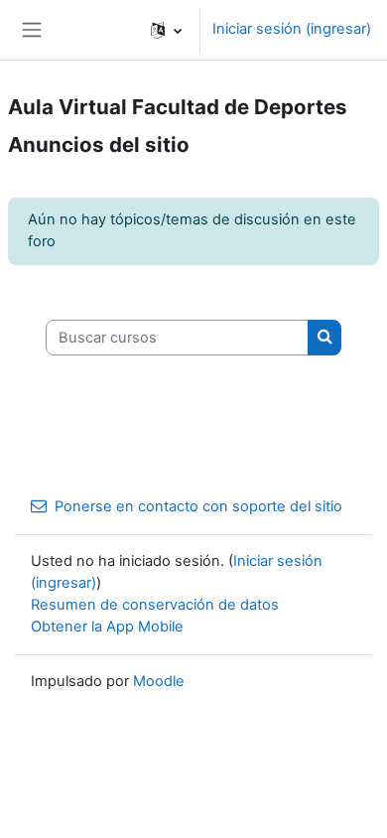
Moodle (159, 681)
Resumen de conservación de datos (155, 605)
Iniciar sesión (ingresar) (291, 29)
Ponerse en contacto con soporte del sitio (198, 506)
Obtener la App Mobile (107, 626)
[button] (166, 30)
